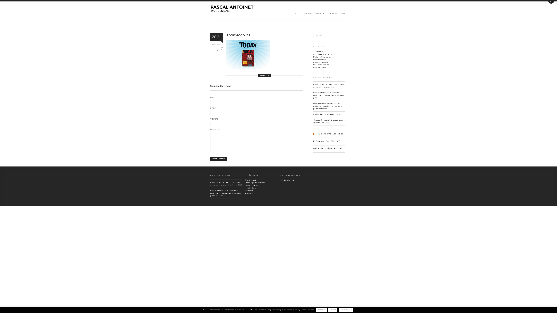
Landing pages (251, 185)
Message (215, 130)
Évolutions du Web (321, 65)
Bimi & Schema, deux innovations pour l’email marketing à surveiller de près (328, 95)
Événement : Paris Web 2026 (326, 141)
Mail (213, 108)
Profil (296, 13)
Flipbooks (249, 190)
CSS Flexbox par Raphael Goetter (327, 114)
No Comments (217, 45)
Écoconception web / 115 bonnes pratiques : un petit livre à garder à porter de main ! (327, 106)
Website (214, 119)
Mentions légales (287, 180)
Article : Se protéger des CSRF (327, 148)
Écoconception (319, 59)
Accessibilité (318, 52)
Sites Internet (250, 180)
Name (213, 97)
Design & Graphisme (322, 57)
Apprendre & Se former (322, 54)
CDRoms (249, 193)
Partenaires (307, 13)
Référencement (319, 67)
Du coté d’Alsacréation (331, 134)
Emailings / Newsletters (255, 183)
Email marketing (320, 62)
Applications (250, 188)
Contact (333, 13)
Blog (343, 13)
